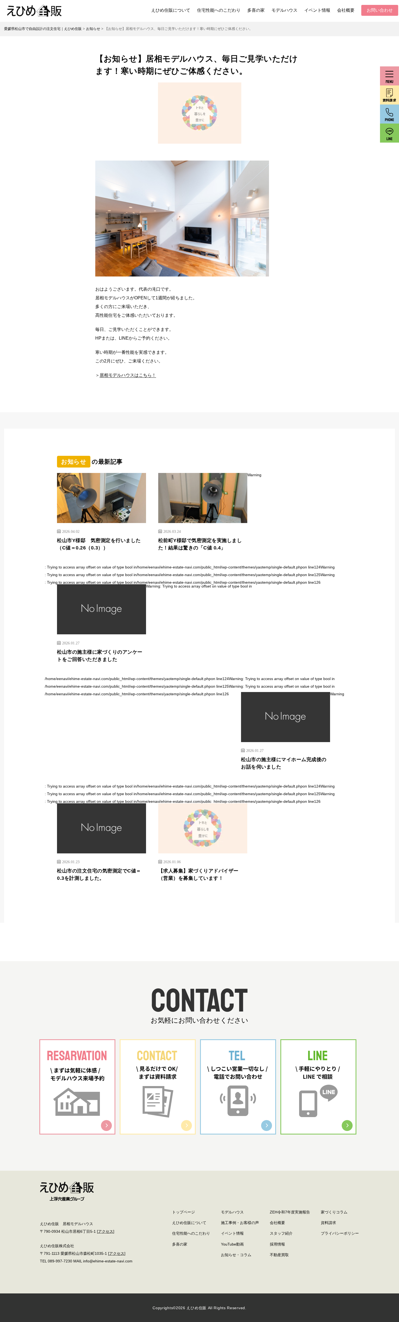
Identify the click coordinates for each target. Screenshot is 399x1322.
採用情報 (277, 1244)
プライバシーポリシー (340, 1233)
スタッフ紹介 (281, 1233)
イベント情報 (317, 10)
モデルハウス (284, 10)
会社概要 (345, 10)
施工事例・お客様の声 (240, 1222)
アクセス (105, 1231)
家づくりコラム (334, 1212)
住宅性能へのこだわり (218, 10)
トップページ (183, 1212)
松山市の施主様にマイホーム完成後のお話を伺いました (284, 763)
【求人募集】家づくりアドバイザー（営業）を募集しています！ (198, 874)
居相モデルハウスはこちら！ (128, 375)
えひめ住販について (170, 10)
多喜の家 (256, 10)
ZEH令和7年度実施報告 (290, 1212)
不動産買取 (279, 1255)
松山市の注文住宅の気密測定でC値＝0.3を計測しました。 (99, 874)
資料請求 (328, 1222)
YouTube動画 (232, 1244)
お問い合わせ (380, 10)
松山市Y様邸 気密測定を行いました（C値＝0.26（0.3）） (99, 544)
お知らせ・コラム (236, 1255)
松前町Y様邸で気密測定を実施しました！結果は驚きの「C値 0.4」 (200, 544)
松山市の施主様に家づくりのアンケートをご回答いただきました (99, 655)
